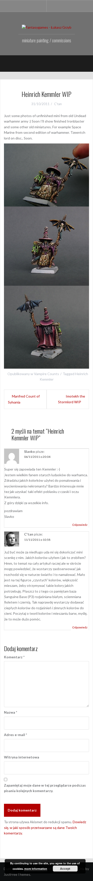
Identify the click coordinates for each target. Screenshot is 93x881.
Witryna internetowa (21, 757)
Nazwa (10, 712)
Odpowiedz (80, 525)
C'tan (58, 104)
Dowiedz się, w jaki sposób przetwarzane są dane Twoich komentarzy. (45, 827)
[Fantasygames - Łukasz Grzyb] (46, 27)
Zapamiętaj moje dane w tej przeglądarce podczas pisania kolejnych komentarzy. (45, 788)
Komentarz (14, 657)
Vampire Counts (46, 374)
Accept (65, 868)
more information (35, 869)
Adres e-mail (15, 735)
